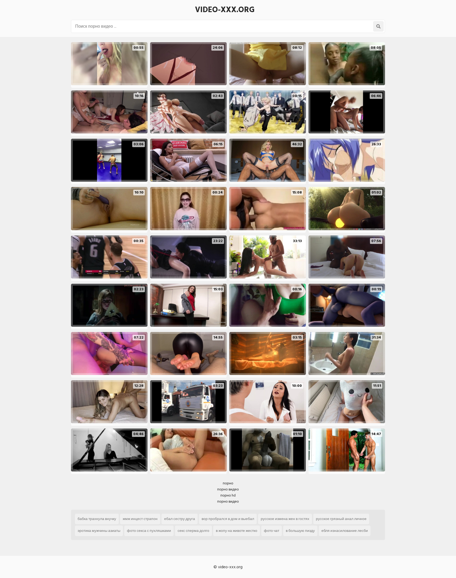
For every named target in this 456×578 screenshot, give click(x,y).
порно (228, 483)
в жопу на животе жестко (236, 531)
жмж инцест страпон (140, 519)
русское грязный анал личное (341, 519)
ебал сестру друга (179, 519)
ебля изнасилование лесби (344, 531)
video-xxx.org (225, 9)
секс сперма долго (193, 531)
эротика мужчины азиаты (99, 531)
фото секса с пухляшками (149, 531)
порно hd (228, 495)
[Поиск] (378, 26)
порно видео (228, 489)
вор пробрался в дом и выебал (228, 519)
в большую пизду (300, 531)
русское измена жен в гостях (285, 519)
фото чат (271, 531)
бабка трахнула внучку (97, 519)
